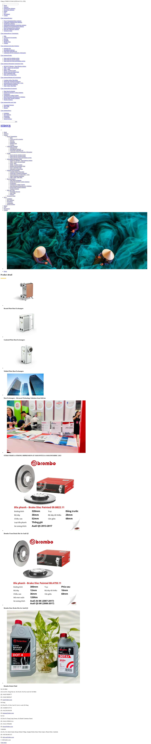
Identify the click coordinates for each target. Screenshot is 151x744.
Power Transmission (9, 21)
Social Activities (8, 119)
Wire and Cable (7, 29)
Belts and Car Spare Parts (10, 75)
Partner (5, 11)
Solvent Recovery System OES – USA (13, 83)
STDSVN (6, 125)
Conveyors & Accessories (10, 37)
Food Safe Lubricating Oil (10, 51)
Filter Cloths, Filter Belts (10, 86)
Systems (6, 43)
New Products (7, 114)
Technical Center (8, 30)
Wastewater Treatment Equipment (12, 81)
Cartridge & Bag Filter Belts (11, 80)
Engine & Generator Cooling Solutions (13, 92)
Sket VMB (6, 106)
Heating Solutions (8, 99)
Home (5, 5)
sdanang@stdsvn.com (8, 713)
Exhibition (6, 113)
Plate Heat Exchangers (9, 91)
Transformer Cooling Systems (11, 95)
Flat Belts (6, 40)
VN (16, 121)
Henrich (6, 108)
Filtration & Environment (10, 26)
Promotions (6, 116)
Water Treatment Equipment (11, 84)
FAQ (5, 12)
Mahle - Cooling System (10, 70)
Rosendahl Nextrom (9, 105)
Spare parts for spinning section (11, 58)
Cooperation (7, 117)
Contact (6, 15)
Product (6, 8)
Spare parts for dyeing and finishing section (14, 61)
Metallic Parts (7, 41)
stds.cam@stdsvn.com (8, 737)
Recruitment (7, 14)
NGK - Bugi (7, 69)
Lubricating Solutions (9, 22)
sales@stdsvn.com (7, 699)
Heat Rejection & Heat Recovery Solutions (14, 97)
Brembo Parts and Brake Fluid (11, 72)
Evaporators (7, 94)
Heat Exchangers (8, 28)
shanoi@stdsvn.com (8, 726)
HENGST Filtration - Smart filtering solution (15, 66)
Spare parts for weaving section (11, 59)
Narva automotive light (9, 73)
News (5, 10)
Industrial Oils (7, 48)
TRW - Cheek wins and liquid (11, 67)
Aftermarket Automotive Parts (11, 25)
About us (6, 7)
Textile (5, 23)
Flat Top (6, 39)
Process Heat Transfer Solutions (12, 98)
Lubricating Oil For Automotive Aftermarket (15, 53)
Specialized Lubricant (9, 50)
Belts (5, 36)
